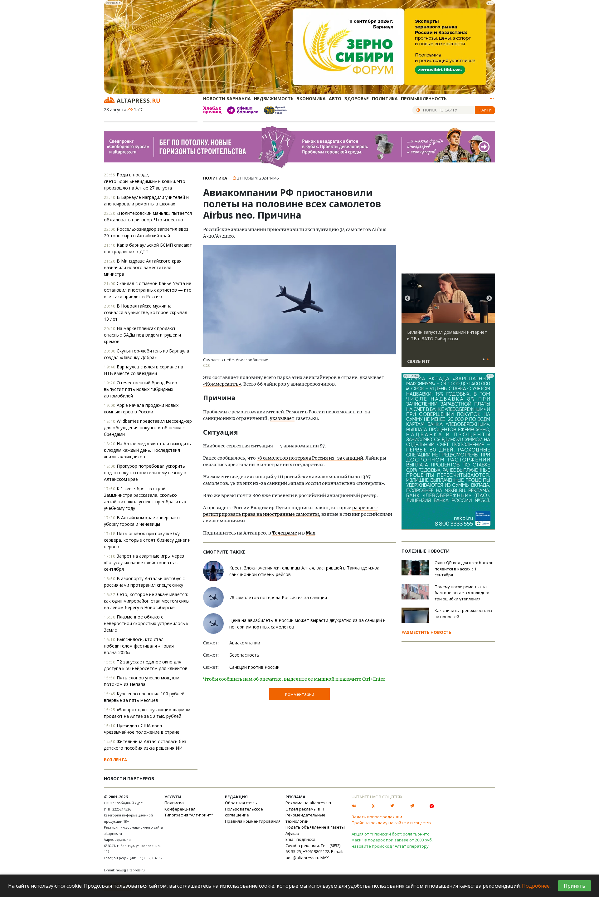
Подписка (174, 803)
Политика (385, 98)
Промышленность (424, 98)
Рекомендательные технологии (305, 818)
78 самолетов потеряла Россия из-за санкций (310, 458)
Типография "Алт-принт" (188, 815)
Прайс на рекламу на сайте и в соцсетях (391, 823)
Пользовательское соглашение (244, 812)
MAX (324, 857)
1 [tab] (483, 359)
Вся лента (115, 759)
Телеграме (284, 533)
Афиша (292, 833)
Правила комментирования (252, 821)
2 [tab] (487, 359)
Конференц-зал (179, 809)
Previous (407, 298)
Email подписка (300, 839)
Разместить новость (426, 632)
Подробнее (536, 885)
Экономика (311, 98)
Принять (574, 885)
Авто (335, 98)
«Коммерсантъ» (222, 384)
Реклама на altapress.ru (309, 803)
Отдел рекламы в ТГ (305, 809)
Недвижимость (274, 98)
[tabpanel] (448, 323)
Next (489, 298)
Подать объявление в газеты (315, 827)
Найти (485, 110)
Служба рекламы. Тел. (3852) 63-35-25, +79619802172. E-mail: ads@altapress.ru (314, 851)
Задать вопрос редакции (377, 817)
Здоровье (356, 98)
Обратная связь (241, 803)
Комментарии (299, 694)
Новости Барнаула (227, 98)
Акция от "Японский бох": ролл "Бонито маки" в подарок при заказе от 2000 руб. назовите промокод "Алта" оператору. (392, 840)
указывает (282, 418)
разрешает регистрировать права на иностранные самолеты (290, 511)
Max (310, 533)
